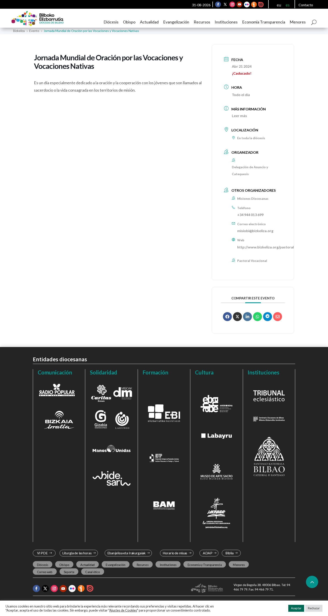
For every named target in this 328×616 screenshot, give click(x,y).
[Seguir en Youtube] (239, 4)
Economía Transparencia (263, 21)
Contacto (306, 5)
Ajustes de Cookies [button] (123, 610)
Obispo (129, 21)
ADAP (207, 553)
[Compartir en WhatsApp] (257, 316)
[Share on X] (237, 316)
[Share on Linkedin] (247, 316)
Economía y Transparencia (205, 565)
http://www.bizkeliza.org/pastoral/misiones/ (274, 247)
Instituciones (226, 21)
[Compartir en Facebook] (227, 316)
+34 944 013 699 (250, 214)
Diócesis (111, 21)
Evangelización (176, 21)
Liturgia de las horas (77, 553)
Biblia (229, 553)
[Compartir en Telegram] (267, 316)
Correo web (45, 572)
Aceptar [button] (296, 608)
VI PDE (42, 553)
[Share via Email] (277, 316)
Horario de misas (175, 553)
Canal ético (92, 572)
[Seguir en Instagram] (232, 4)
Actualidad (149, 21)
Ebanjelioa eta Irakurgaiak (126, 553)
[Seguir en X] (225, 4)
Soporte (69, 572)
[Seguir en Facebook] (218, 4)
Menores (298, 21)
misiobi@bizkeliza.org (255, 231)
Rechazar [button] (314, 608)
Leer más (239, 116)
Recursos (202, 21)
